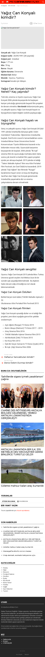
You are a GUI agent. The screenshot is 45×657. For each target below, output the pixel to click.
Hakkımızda (7, 639)
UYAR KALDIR (7, 643)
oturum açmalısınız (22, 510)
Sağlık (5, 587)
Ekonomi (6, 572)
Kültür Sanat (7, 582)
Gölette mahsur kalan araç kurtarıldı (22, 485)
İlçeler (5, 578)
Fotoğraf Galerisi (8, 574)
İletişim (5, 641)
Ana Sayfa (19, 654)
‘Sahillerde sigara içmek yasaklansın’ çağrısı (22, 378)
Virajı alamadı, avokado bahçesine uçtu (19, 555)
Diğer (5, 570)
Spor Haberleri (8, 589)
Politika (5, 585)
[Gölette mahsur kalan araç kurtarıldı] (22, 471)
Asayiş (5, 568)
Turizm (5, 591)
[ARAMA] (43, 2)
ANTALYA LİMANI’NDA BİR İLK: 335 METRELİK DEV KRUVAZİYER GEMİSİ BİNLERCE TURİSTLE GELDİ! (22, 452)
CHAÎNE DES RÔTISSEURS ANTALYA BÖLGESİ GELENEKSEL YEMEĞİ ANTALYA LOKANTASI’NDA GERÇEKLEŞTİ (21, 414)
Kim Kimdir (6, 580)
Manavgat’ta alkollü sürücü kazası (17, 551)
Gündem (6, 576)
